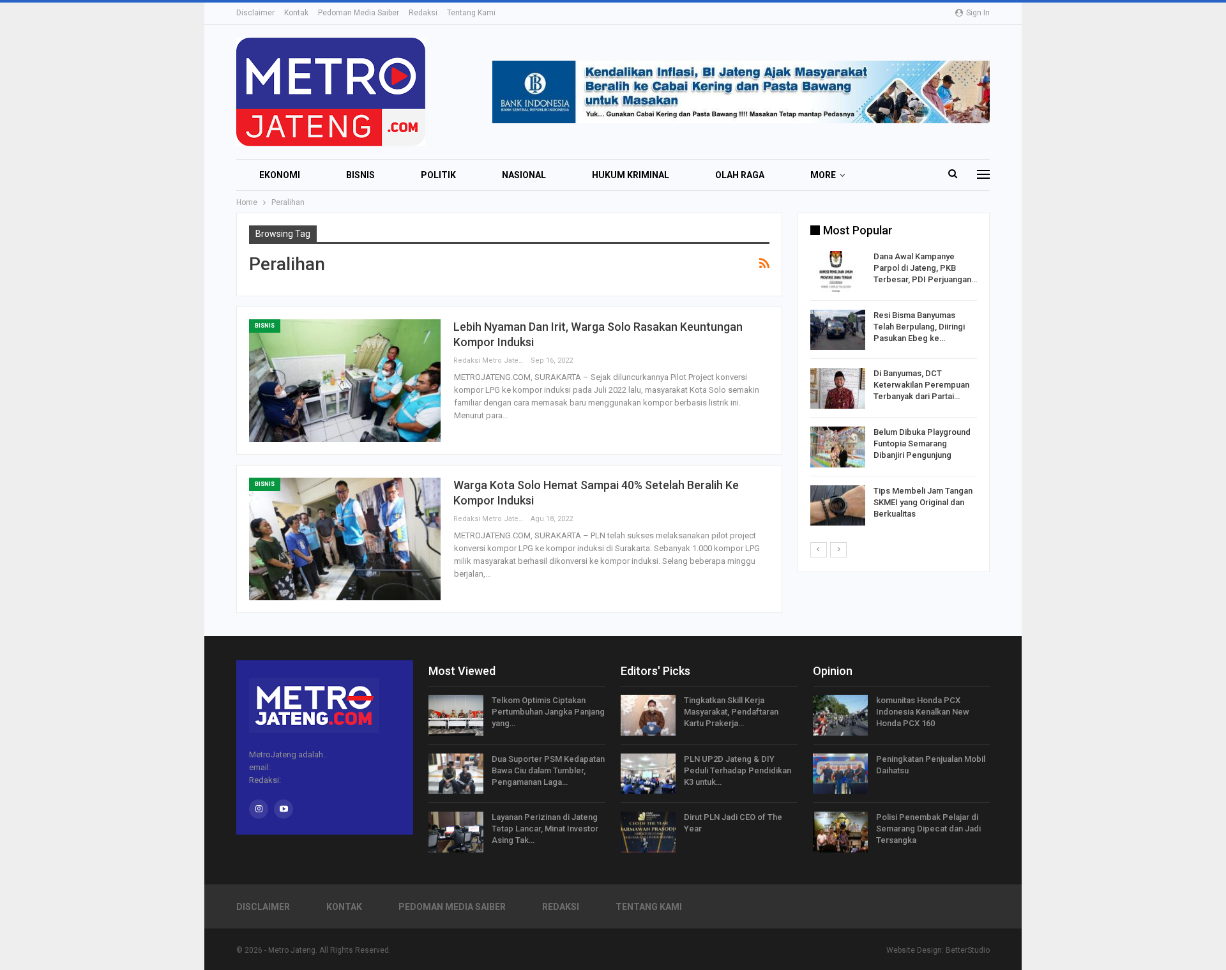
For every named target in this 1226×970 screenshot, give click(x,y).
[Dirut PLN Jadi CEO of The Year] (648, 832)
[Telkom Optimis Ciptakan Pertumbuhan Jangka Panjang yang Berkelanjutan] (455, 715)
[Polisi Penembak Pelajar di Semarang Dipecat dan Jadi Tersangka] (840, 832)
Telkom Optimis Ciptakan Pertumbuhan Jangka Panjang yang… (548, 711)
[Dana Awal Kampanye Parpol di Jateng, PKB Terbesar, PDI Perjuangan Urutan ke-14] (837, 271)
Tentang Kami (471, 12)
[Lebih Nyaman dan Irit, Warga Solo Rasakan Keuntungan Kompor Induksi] (345, 380)
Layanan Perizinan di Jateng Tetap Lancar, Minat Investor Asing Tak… (545, 828)
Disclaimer (255, 12)
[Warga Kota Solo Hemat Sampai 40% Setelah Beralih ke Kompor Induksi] (345, 539)
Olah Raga (739, 175)
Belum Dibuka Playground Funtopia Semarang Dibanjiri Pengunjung (922, 443)
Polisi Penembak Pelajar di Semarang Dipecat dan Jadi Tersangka (928, 828)
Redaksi (423, 12)
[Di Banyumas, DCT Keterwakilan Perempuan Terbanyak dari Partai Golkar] (837, 388)
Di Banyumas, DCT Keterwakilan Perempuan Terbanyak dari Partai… (921, 384)
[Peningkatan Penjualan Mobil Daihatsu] (840, 774)
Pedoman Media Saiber (358, 12)
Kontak (296, 12)
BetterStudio (968, 950)
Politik (438, 175)
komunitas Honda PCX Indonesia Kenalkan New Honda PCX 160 (922, 711)
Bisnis (360, 175)
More (823, 175)
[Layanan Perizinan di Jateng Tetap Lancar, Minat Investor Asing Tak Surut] (455, 832)
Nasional (524, 175)
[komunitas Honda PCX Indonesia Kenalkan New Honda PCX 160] (840, 715)
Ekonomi (279, 175)
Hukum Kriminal (630, 175)
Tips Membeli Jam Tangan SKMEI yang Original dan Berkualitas (923, 502)
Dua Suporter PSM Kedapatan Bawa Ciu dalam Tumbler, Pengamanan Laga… (548, 770)
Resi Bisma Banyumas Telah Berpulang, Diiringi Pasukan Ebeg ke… (919, 326)
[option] (893, 390)
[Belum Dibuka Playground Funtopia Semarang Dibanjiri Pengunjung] (837, 447)
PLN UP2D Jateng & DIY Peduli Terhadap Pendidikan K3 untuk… (737, 770)
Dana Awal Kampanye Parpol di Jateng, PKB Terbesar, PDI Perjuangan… (925, 268)
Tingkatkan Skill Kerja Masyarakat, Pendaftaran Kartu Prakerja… (731, 711)
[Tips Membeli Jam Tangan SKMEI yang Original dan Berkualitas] (837, 505)
